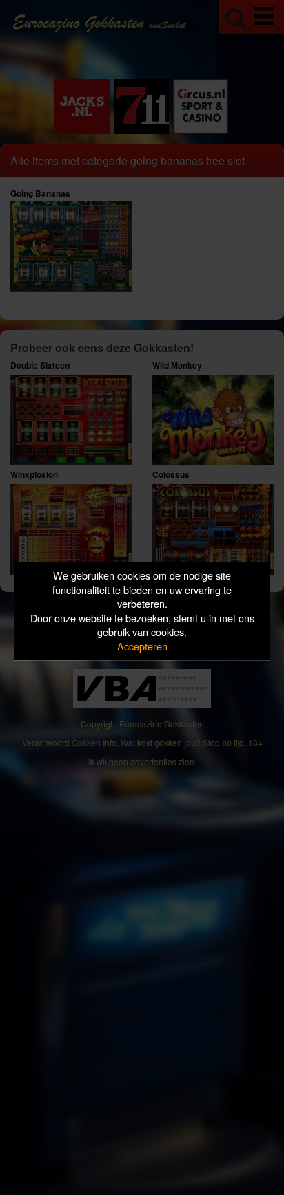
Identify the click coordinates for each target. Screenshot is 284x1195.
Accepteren (142, 646)
